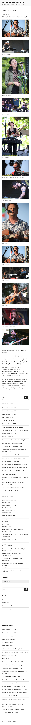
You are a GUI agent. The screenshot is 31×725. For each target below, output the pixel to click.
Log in (4, 599)
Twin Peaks (14, 367)
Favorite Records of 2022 (9, 411)
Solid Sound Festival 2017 (9, 474)
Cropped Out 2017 (7, 436)
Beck (18, 358)
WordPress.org (6, 609)
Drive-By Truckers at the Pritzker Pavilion (13, 458)
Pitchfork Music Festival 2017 (10, 461)
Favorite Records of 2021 (9, 414)
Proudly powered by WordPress (10, 721)
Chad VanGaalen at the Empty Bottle (12, 427)
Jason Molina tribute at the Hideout (12, 455)
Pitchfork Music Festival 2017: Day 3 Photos (14, 464)
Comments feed (7, 606)
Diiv (20, 379)
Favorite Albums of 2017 (9, 424)
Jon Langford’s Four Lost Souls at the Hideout (15, 430)
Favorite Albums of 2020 (9, 417)
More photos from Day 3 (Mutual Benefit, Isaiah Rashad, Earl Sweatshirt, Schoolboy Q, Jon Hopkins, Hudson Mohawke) (15, 387)
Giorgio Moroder (11, 358)
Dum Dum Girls (18, 381)
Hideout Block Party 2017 (9, 433)
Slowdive (9, 383)
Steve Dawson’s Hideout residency (12, 443)
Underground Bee (13, 2)
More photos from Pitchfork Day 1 (14, 17)
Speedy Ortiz (15, 379)
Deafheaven (10, 381)
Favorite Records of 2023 (9, 407)
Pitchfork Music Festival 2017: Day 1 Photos (14, 471)
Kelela (20, 367)
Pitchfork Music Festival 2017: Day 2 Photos (14, 467)
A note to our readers (8, 420)
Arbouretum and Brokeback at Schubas (13, 487)
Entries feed (5, 602)
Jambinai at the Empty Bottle (10, 491)
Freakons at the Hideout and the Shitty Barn (14, 440)
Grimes (15, 383)
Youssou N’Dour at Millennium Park (12, 446)
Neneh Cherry (15, 356)
